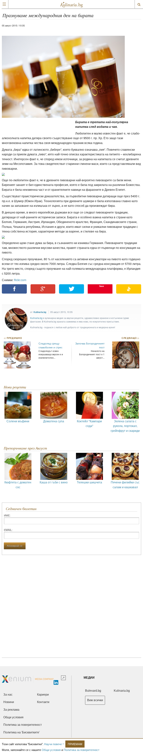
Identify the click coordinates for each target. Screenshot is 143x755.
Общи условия (51, 750)
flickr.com (20, 280)
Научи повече (53, 744)
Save (101, 286)
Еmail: (8, 530)
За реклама (11, 709)
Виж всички (95, 700)
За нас (7, 694)
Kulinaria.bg (40, 312)
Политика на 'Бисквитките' (21, 732)
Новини (8, 702)
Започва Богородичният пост (89, 345)
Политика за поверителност (81, 750)
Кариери (43, 694)
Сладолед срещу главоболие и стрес (50, 345)
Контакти (43, 702)
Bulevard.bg (93, 690)
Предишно (13, 338)
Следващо (130, 338)
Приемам (75, 744)
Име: (7, 515)
